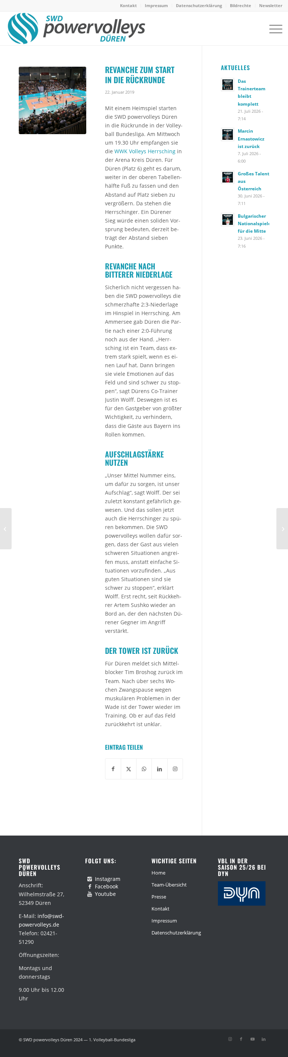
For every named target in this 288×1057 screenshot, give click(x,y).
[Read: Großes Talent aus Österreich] (227, 177)
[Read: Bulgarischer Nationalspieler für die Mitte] (227, 219)
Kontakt (128, 5)
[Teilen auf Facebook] (113, 769)
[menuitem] (128, 5)
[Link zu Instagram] (230, 1039)
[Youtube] (89, 894)
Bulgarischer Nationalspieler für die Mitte (255, 223)
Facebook (106, 886)
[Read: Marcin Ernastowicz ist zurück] (227, 134)
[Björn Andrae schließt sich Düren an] (6, 528)
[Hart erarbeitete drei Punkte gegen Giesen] (282, 528)
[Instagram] (89, 879)
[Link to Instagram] (175, 769)
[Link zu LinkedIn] (263, 1039)
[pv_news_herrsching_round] (52, 100)
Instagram (107, 878)
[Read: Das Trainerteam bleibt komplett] (227, 84)
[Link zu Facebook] (241, 1039)
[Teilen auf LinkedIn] (159, 769)
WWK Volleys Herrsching (145, 151)
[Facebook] (89, 886)
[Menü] (272, 28)
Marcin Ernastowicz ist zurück (251, 138)
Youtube (105, 893)
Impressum (156, 5)
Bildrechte (240, 5)
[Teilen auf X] (128, 769)
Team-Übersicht (169, 884)
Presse (159, 896)
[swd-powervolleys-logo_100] (76, 28)
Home (158, 872)
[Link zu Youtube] (252, 1039)
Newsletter (270, 5)
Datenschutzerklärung (199, 5)
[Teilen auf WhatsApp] (144, 769)
